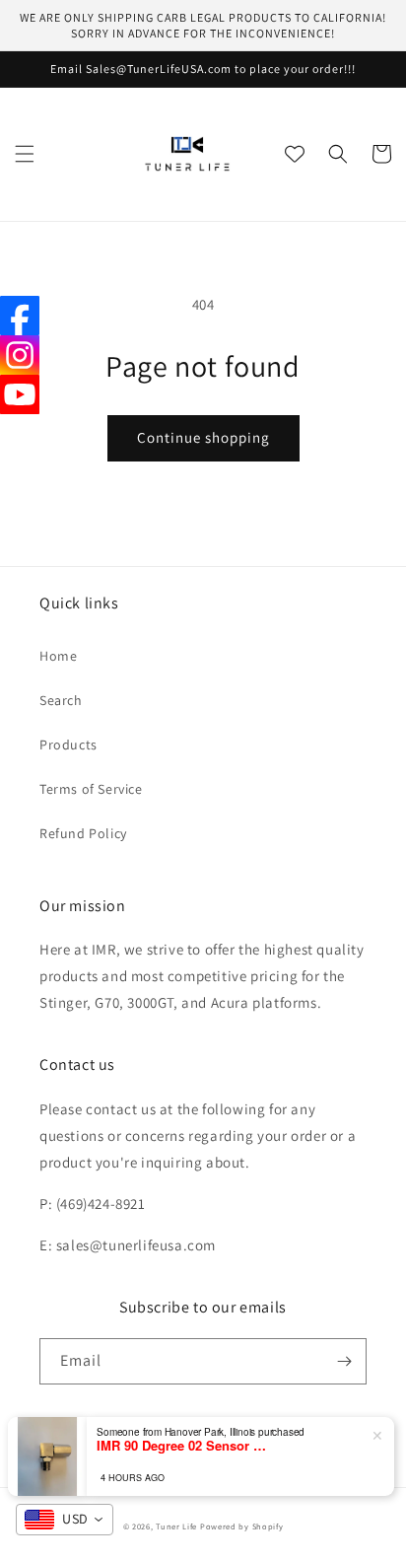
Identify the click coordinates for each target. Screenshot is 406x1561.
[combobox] (64, 1519)
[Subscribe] (344, 1361)
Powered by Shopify (242, 1526)
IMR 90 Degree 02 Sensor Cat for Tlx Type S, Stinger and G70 (185, 1446)
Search (61, 700)
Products (68, 744)
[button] (24, 154)
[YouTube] (19, 394)
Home (58, 656)
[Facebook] (19, 315)
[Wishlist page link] (294, 154)
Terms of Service (91, 789)
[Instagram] (19, 355)
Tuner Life (176, 1526)
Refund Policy (83, 833)
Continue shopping (203, 437)
